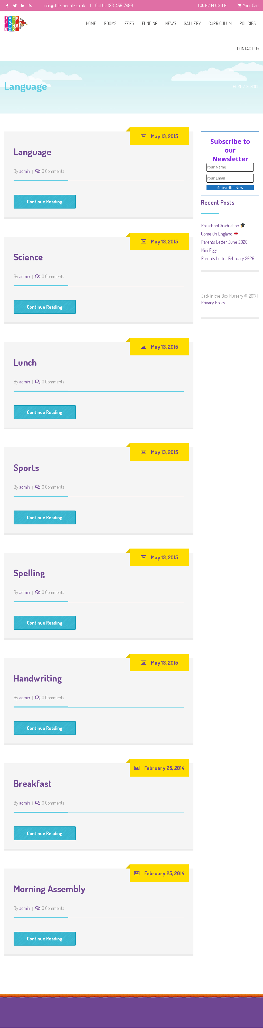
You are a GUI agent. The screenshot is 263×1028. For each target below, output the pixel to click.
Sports (26, 467)
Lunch (25, 362)
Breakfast (33, 783)
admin (24, 171)
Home (237, 86)
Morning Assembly (50, 888)
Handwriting (38, 678)
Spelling (29, 573)
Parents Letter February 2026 (227, 258)
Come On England (217, 234)
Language (32, 151)
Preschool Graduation (220, 225)
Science (28, 257)
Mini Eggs (209, 250)
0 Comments (53, 171)
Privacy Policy (213, 302)
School (252, 86)
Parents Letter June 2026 (224, 242)
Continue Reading (44, 201)
